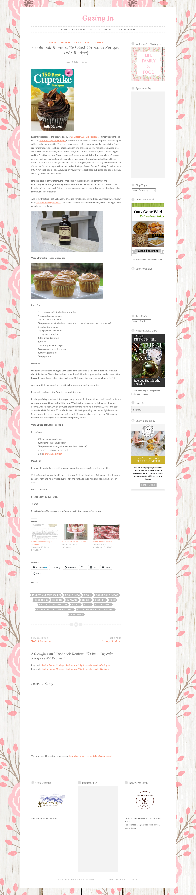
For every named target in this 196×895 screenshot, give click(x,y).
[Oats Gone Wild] (148, 229)
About (94, 29)
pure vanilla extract (52, 453)
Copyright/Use (126, 29)
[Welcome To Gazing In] (148, 64)
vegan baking (103, 605)
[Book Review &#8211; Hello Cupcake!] (76, 532)
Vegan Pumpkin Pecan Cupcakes (95, 609)
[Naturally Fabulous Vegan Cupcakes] (45, 532)
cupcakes (72, 600)
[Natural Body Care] (148, 360)
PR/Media (77, 29)
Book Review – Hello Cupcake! (74, 541)
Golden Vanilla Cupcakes (102, 541)
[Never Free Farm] (145, 800)
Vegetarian (76, 614)
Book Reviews (69, 42)
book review (72, 595)
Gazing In (98, 18)
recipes (75, 605)
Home (64, 29)
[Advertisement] (148, 134)
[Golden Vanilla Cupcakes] (106, 532)
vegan (87, 605)
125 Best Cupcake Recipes (53, 140)
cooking (85, 42)
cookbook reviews (107, 595)
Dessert (98, 42)
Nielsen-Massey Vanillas (48, 202)
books (88, 595)
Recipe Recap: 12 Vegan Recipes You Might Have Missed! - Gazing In (75, 668)
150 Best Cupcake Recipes (84, 136)
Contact (108, 29)
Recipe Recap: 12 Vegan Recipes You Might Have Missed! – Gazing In (76, 665)
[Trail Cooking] (51, 800)
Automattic (131, 879)
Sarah (84, 62)
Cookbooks (41, 600)
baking (53, 42)
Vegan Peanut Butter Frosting (54, 609)
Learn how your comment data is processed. (90, 756)
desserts (100, 600)
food (113, 600)
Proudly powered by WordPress (77, 879)
